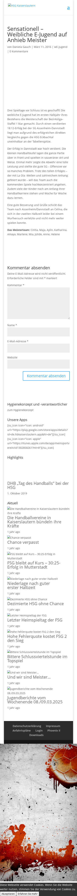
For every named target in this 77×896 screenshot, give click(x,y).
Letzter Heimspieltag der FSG (34, 620)
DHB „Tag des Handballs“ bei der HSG (38, 485)
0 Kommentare (19, 51)
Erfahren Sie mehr (28, 893)
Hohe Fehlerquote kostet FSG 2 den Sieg (37, 638)
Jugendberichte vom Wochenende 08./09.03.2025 (35, 699)
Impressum (53, 726)
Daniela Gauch (22, 47)
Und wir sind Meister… (29, 677)
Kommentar (15, 285)
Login (39, 730)
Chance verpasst (23, 542)
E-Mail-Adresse (17, 341)
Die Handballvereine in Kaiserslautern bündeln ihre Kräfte (34, 522)
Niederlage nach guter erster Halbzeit (28, 585)
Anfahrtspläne (22, 730)
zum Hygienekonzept (20, 410)
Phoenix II (53, 730)
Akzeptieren (8, 893)
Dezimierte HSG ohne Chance (35, 603)
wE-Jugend (60, 47)
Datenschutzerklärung (27, 726)
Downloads (36, 735)
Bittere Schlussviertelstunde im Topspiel (37, 658)
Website (12, 357)
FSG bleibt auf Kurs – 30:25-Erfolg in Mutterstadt (33, 565)
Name (12, 325)
